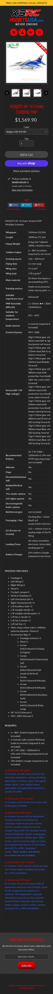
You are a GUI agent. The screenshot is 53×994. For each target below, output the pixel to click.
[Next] (46, 93)
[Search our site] (39, 32)
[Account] (22, 32)
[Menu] (13, 32)
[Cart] (30, 32)
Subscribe (27, 966)
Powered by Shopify (26, 988)
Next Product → (42, 209)
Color (26, 127)
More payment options (26, 170)
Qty (27, 138)
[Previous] (7, 93)
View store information (22, 190)
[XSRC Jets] (26, 17)
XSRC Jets (25, 985)
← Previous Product (12, 209)
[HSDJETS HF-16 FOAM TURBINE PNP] (15, 93)
